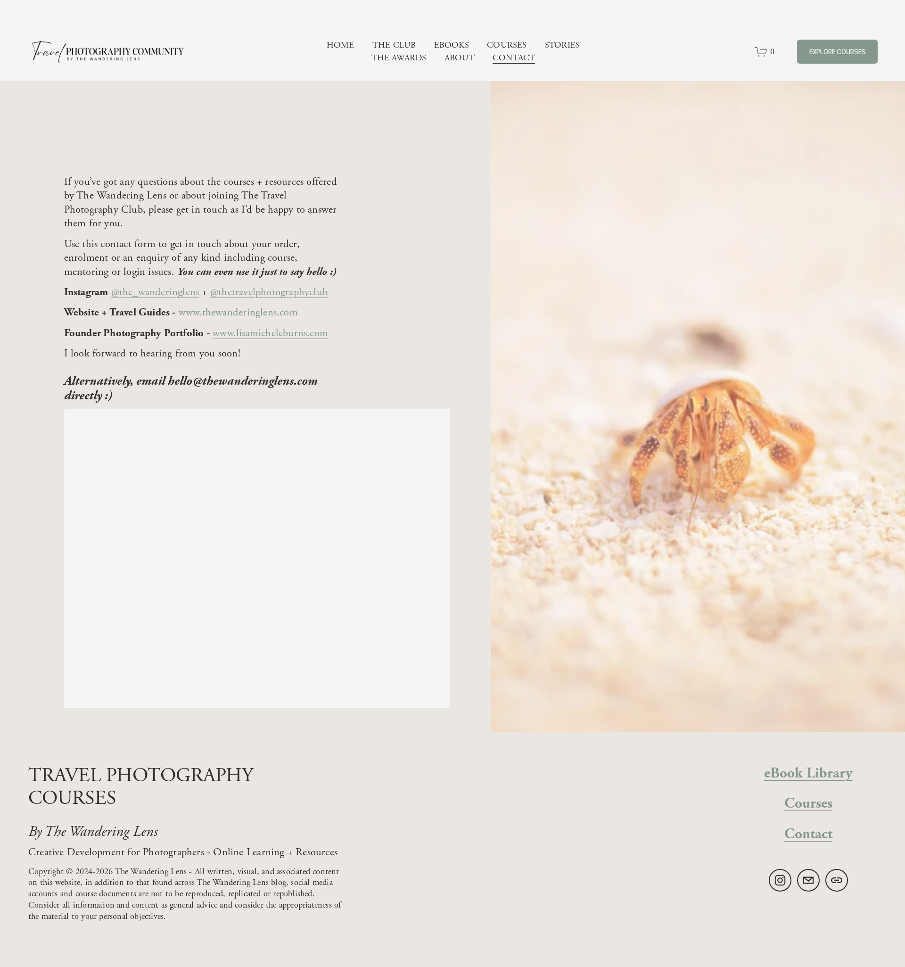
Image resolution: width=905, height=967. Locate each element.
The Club (394, 45)
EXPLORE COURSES (837, 52)
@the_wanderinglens (155, 292)
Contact (514, 57)
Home (340, 45)
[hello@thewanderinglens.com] (808, 880)
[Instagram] (780, 880)
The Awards (399, 57)
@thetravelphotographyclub (269, 292)
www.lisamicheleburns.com (270, 333)
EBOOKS (451, 45)
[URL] (836, 880)
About (459, 57)
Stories (562, 45)
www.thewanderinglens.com (238, 312)
